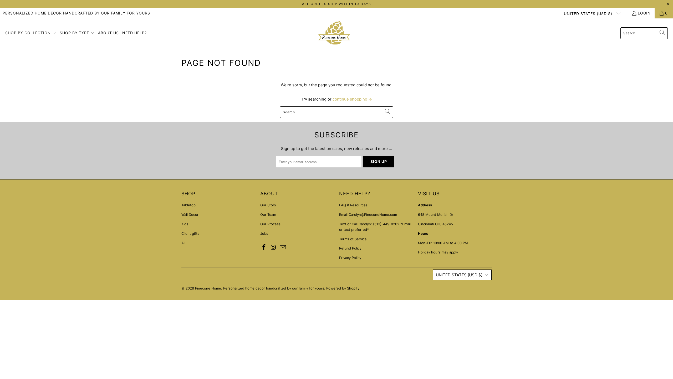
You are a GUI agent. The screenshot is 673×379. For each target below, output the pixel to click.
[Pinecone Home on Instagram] (274, 247)
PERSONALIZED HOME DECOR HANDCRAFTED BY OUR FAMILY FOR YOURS (76, 13)
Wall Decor (189, 214)
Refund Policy (350, 248)
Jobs (264, 233)
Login (644, 13)
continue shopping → (352, 99)
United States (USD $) (589, 13)
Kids (184, 224)
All (183, 243)
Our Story (268, 205)
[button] (30, 33)
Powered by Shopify (342, 288)
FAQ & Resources (353, 205)
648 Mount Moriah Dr (435, 214)
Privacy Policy (350, 258)
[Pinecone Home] (334, 33)
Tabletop (188, 205)
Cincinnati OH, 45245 (435, 224)
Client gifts (190, 233)
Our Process (270, 224)
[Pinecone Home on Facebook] (264, 247)
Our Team (268, 214)
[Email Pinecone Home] (283, 247)
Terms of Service (353, 239)
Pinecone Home (208, 288)
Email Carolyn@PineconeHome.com (368, 214)
